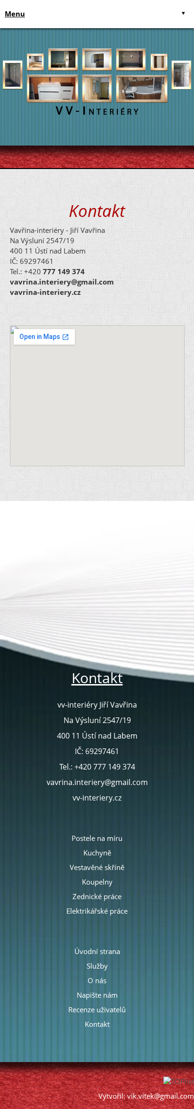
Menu (15, 13)
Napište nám (97, 995)
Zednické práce (97, 896)
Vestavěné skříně (97, 867)
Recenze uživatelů (97, 1009)
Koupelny (97, 881)
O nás (97, 980)
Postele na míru (97, 838)
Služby (97, 965)
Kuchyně (97, 852)
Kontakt (97, 1024)
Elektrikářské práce (97, 911)
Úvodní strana (97, 951)
